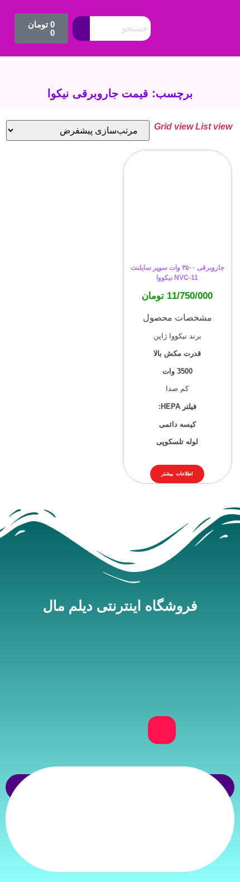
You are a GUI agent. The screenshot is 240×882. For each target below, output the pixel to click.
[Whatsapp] (120, 730)
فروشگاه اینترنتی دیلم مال (120, 605)
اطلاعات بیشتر (177, 473)
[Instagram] (162, 730)
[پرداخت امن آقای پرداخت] (169, 856)
